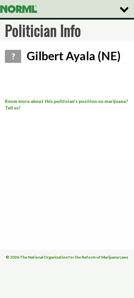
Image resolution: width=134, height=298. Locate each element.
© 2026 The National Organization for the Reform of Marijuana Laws (67, 257)
